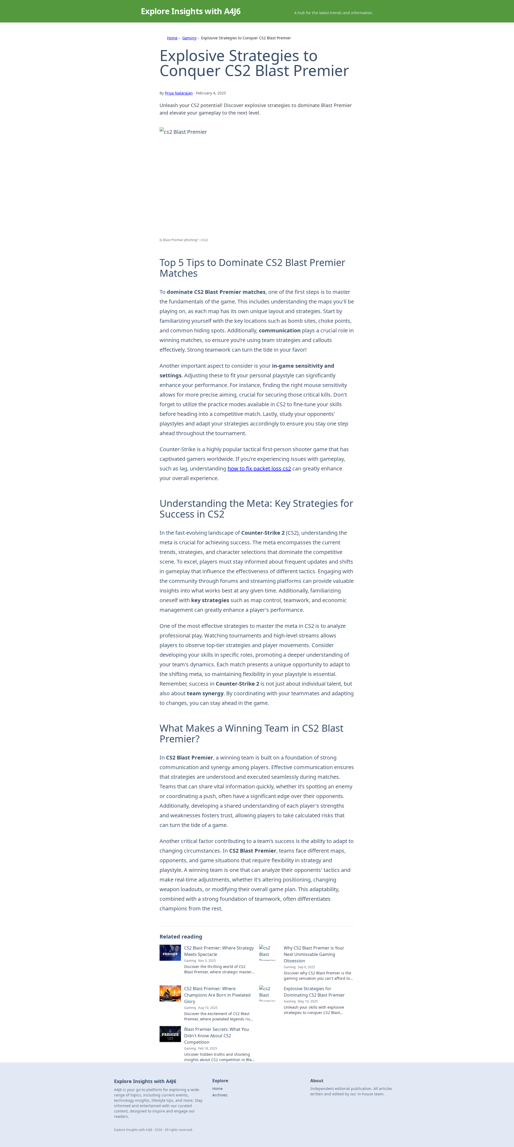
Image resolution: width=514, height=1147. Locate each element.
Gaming (189, 37)
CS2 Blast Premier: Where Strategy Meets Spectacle (219, 951)
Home (172, 37)
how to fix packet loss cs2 (259, 468)
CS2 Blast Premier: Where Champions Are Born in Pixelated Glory (217, 995)
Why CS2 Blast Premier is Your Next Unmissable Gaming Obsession (314, 954)
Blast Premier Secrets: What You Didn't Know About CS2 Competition (216, 1035)
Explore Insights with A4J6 (191, 11)
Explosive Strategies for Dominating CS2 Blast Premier (314, 992)
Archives (220, 1094)
